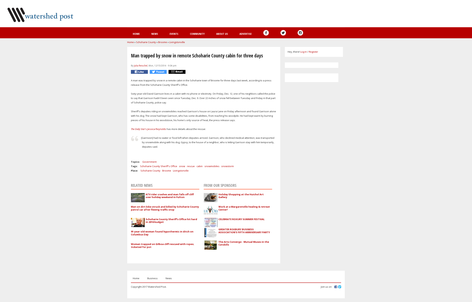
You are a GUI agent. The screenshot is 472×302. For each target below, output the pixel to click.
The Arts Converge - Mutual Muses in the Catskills (243, 243)
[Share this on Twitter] (159, 72)
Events (174, 34)
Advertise (246, 34)
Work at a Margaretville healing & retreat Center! (244, 208)
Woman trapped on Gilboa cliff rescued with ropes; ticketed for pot (162, 245)
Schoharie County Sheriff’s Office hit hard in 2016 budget (171, 221)
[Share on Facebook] (140, 72)
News (154, 34)
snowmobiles (211, 166)
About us (222, 34)
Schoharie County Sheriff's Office (158, 166)
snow (182, 166)
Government (149, 161)
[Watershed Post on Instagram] (300, 32)
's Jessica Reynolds (149, 129)
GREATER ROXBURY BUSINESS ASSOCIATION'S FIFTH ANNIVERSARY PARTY (244, 231)
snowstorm (227, 166)
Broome (162, 42)
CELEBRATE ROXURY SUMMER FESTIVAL (241, 219)
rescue (191, 166)
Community (197, 34)
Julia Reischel (141, 65)
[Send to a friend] (177, 72)
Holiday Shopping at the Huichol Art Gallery (241, 196)
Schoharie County (146, 42)
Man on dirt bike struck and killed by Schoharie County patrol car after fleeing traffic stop (165, 208)
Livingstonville (177, 42)
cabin (200, 166)
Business (152, 278)
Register (313, 51)
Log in (303, 51)
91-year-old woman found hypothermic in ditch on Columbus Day (162, 233)
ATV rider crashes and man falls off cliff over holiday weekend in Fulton (170, 196)
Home (136, 34)
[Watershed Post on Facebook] (266, 32)
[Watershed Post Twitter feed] (283, 32)
